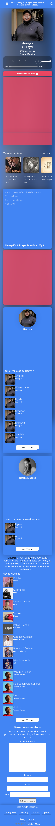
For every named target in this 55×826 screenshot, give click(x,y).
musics (36, 812)
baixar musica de (31, 560)
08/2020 (36, 557)
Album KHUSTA (12, 560)
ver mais (47, 153)
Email (27, 784)
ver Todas (27, 447)
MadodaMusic (34, 824)
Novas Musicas (11, 573)
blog (22, 819)
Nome (27, 775)
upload (46, 812)
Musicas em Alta (12, 153)
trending (24, 812)
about (31, 819)
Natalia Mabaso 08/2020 (28, 566)
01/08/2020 (23, 557)
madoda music (27, 807)
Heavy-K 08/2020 (15, 563)
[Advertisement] (27, 104)
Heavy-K (46, 560)
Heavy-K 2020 (33, 563)
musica (19, 200)
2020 (44, 557)
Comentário (27, 741)
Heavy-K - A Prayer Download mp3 (24, 245)
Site (7, 794)
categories (10, 812)
